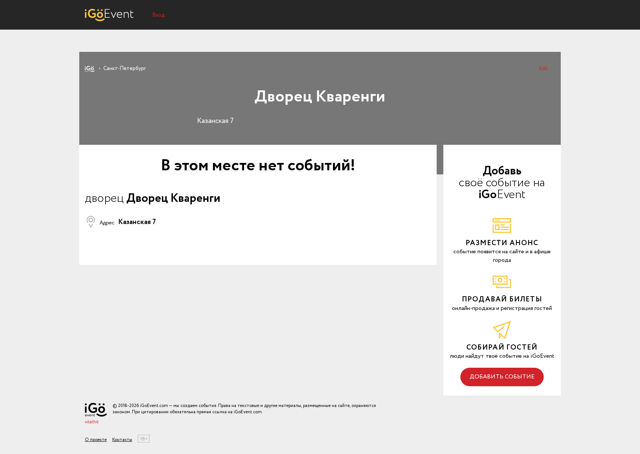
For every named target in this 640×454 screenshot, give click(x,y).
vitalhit (92, 422)
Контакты (122, 440)
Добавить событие (502, 377)
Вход (158, 15)
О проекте (96, 440)
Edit (543, 68)
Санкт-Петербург (124, 68)
